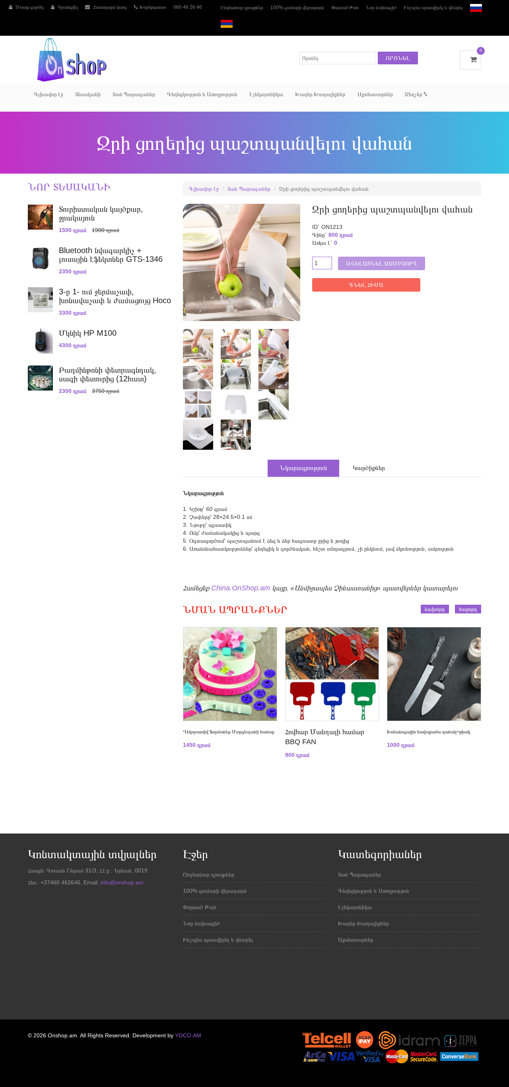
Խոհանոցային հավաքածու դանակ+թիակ (428, 732)
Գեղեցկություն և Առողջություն (202, 94)
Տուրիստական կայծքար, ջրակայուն (101, 213)
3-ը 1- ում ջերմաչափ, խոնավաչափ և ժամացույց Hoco (115, 296)
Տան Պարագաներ (134, 94)
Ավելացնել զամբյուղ (381, 263)
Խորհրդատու (153, 7)
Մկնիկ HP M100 (88, 333)
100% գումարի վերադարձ (297, 7)
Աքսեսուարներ (375, 94)
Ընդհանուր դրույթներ (242, 7)
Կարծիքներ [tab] (369, 467)
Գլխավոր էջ (48, 94)
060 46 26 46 (187, 7)
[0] (470, 60)
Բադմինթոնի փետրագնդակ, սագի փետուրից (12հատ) (107, 374)
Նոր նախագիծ (381, 7)
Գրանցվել (67, 7)
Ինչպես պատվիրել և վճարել (433, 7)
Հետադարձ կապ (109, 7)
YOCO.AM (188, 1035)
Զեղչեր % (416, 94)
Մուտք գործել (29, 7)
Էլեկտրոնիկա (266, 94)
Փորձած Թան (345, 7)
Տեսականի (88, 94)
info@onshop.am (121, 882)
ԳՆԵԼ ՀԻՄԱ (366, 285)
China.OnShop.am (240, 588)
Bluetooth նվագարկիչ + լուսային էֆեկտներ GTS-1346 (111, 254)
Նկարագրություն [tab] (303, 467)
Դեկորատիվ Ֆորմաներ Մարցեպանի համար (228, 732)
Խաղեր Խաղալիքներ (320, 94)
